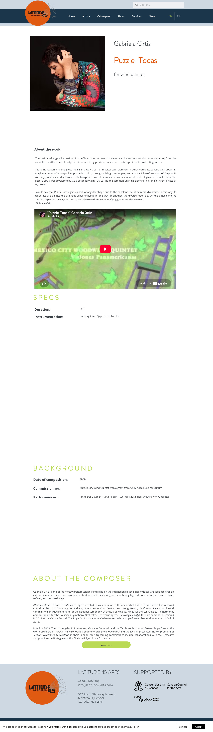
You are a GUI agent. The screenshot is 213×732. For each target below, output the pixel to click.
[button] (104, 16)
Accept (198, 726)
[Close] (209, 726)
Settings (183, 726)
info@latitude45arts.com (95, 685)
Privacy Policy (131, 726)
